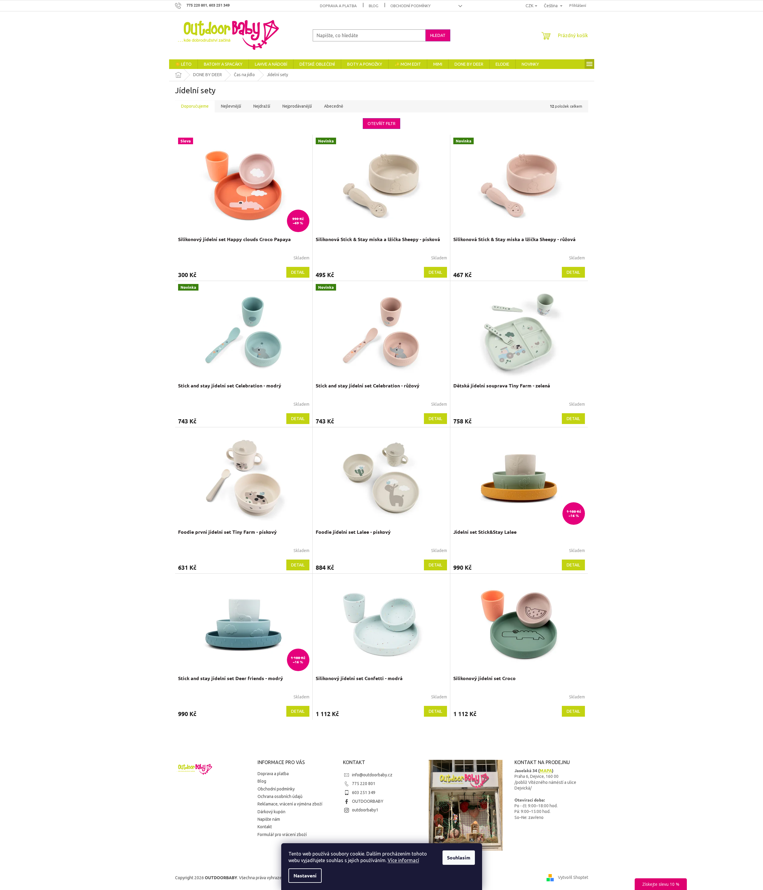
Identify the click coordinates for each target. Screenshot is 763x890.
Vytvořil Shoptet (573, 877)
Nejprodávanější (297, 106)
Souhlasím (458, 857)
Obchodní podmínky (410, 6)
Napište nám (269, 819)
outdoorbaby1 (365, 810)
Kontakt (265, 826)
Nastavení (305, 875)
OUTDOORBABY (367, 801)
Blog (373, 6)
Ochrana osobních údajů (280, 796)
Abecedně (333, 106)
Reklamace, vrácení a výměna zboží (290, 804)
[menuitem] (183, 64)
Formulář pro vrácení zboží (282, 834)
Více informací (403, 860)
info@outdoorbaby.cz (372, 774)
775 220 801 (363, 783)
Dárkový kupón (271, 811)
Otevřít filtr (381, 123)
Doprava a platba (338, 6)
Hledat (438, 35)
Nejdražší (261, 106)
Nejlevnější (231, 106)
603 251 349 (363, 792)
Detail (298, 272)
